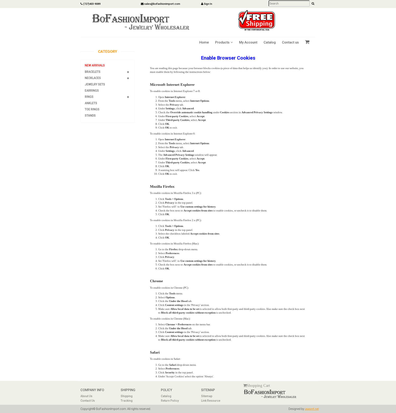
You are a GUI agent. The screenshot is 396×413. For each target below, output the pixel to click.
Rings (89, 96)
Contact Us (87, 400)
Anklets (91, 103)
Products (222, 42)
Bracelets (92, 71)
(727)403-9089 (91, 3)
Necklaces (93, 78)
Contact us (290, 42)
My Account (248, 42)
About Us (86, 396)
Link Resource (210, 400)
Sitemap (206, 396)
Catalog (270, 42)
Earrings (92, 90)
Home (204, 42)
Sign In (207, 3)
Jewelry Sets (95, 84)
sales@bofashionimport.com (162, 3)
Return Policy (170, 400)
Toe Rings (92, 109)
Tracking (127, 400)
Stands (90, 115)
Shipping (127, 396)
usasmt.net (312, 409)
